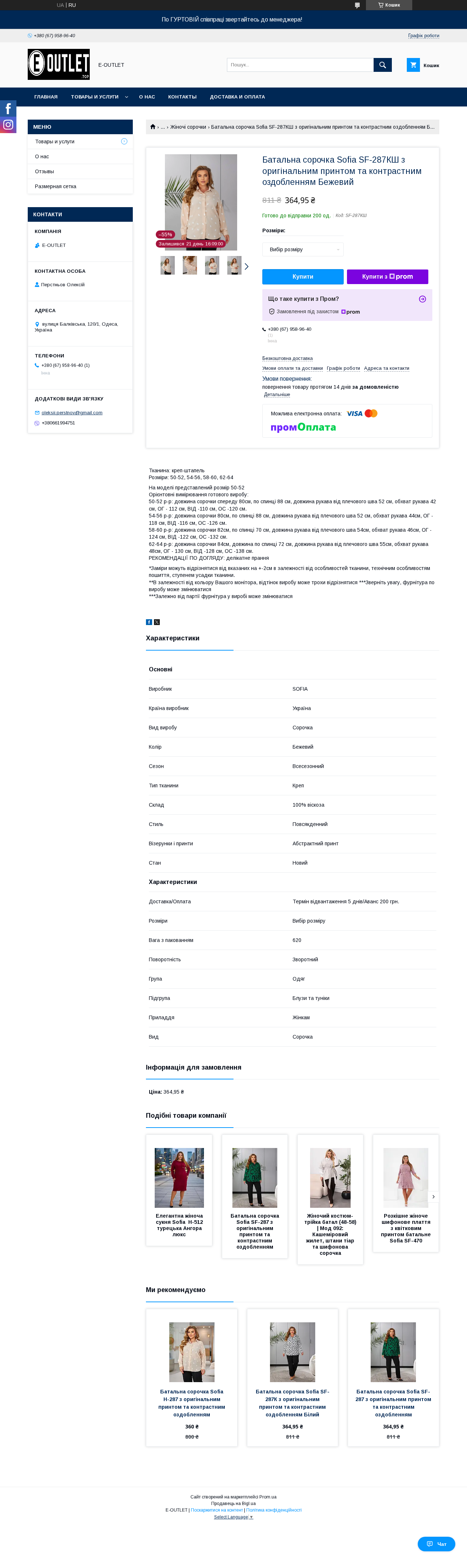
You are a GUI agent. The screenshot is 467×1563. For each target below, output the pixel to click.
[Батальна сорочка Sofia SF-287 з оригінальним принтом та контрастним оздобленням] (255, 1171)
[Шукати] (383, 65)
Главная (46, 97)
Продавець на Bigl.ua (233, 1503)
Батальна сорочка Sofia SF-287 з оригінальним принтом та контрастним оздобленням (256, 1231)
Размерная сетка (55, 186)
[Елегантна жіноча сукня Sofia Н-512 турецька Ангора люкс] (179, 1171)
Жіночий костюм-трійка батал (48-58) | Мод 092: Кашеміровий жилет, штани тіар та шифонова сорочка (331, 1234)
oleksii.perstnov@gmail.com (72, 412)
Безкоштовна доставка (287, 358)
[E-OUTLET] (59, 78)
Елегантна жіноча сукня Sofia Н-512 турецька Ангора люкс (180, 1225)
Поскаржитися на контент (217, 1510)
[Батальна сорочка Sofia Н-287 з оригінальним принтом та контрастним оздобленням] (191, 1345)
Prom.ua (268, 1497)
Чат (442, 1544)
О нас (147, 97)
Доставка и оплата (237, 97)
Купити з (374, 277)
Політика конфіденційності (274, 1510)
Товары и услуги (95, 97)
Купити (303, 277)
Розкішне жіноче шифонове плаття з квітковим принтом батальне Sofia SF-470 (406, 1228)
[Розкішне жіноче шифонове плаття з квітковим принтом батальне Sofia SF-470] (406, 1171)
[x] (157, 623)
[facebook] (149, 623)
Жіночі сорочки (188, 127)
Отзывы (44, 171)
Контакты (182, 97)
